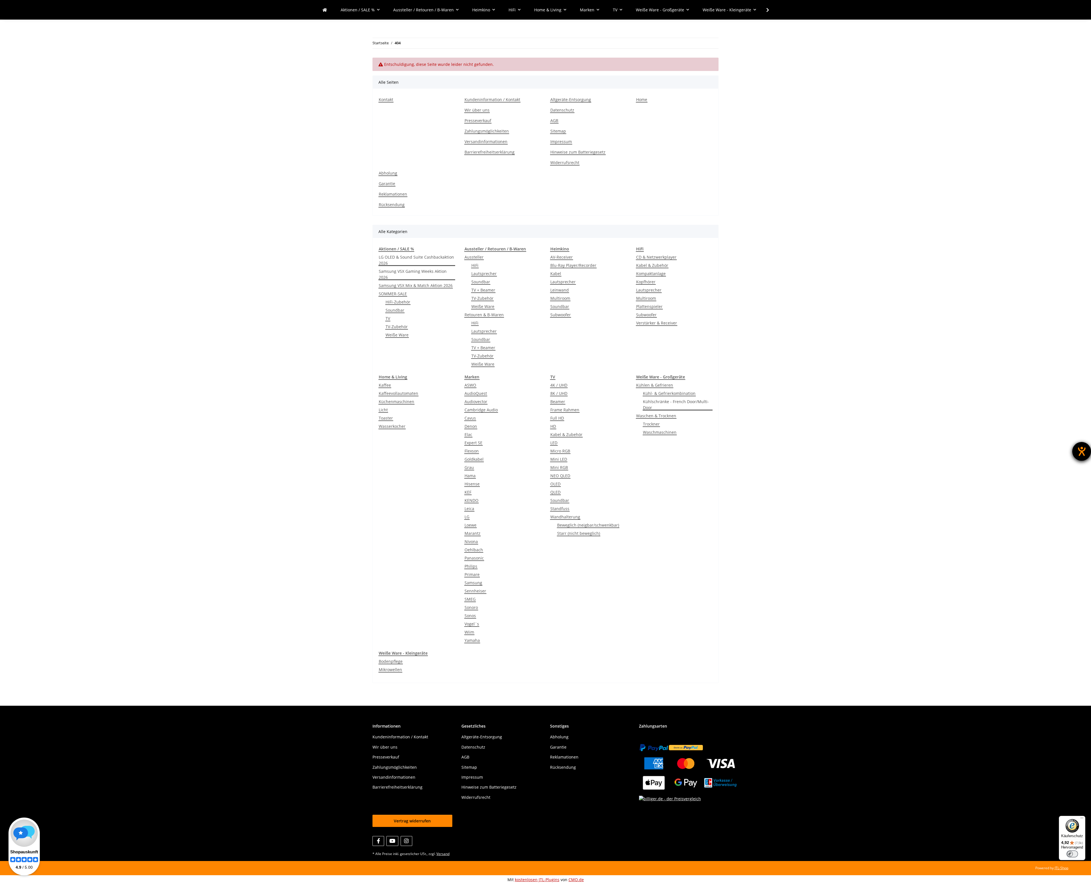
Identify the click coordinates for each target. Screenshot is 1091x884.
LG (467, 516)
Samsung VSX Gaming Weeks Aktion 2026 (413, 274)
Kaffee (385, 385)
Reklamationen (393, 194)
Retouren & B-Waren (484, 314)
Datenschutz (562, 110)
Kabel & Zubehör (652, 265)
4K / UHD (558, 385)
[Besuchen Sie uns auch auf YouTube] (392, 841)
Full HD (557, 418)
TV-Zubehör (397, 326)
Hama (470, 475)
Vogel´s (472, 624)
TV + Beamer (483, 290)
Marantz (472, 533)
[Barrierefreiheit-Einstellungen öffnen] (1081, 451)
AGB (554, 120)
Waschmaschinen (659, 432)
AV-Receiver (561, 257)
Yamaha (472, 640)
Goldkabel (474, 459)
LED (553, 442)
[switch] (1072, 854)
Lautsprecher (484, 273)
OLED (555, 484)
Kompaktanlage (651, 273)
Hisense (472, 484)
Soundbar (395, 310)
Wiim (469, 632)
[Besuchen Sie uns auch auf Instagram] (406, 841)
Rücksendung (392, 204)
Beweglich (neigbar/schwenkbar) (588, 525)
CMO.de (576, 879)
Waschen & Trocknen (656, 415)
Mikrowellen (390, 669)
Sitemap (558, 131)
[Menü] (1081, 819)
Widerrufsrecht (564, 162)
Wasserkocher (392, 426)
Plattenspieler (649, 306)
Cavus (470, 418)
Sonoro (471, 607)
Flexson (472, 451)
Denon (471, 426)
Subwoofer (560, 314)
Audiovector (476, 401)
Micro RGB (560, 451)
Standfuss (559, 508)
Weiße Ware (397, 335)
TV (388, 318)
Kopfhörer (645, 281)
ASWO (470, 385)
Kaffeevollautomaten (398, 393)
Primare (472, 574)
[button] (764, 10)
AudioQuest (476, 393)
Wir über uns (477, 110)
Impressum (561, 141)
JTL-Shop (1061, 868)
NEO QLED (560, 475)
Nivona (471, 541)
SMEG (470, 599)
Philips (471, 566)
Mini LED (558, 459)
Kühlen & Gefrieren (654, 385)
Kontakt (386, 99)
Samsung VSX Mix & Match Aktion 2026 (416, 285)
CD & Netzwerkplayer (656, 257)
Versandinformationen (486, 141)
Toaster (386, 418)
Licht (383, 409)
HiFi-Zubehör (398, 302)
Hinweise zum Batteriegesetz (577, 152)
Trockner (651, 424)
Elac (468, 434)
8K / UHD (558, 393)
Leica (469, 508)
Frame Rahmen (564, 409)
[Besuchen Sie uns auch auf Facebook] (378, 841)
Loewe (470, 525)
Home (641, 99)
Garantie (387, 183)
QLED (555, 492)
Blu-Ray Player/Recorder (573, 265)
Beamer (557, 401)
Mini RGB (559, 467)
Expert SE (473, 442)
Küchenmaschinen (396, 401)
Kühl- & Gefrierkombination (669, 393)
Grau (469, 467)
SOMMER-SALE (393, 293)
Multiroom (560, 298)
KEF (468, 492)
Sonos (470, 615)
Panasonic (474, 558)
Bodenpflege (391, 661)
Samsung (473, 582)
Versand (442, 853)
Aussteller (474, 257)
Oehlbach (474, 549)
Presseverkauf (478, 120)
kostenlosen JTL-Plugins (537, 879)
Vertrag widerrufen (412, 821)
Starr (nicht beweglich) (578, 533)
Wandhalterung (565, 516)
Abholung (388, 173)
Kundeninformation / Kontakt (492, 99)
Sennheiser (475, 591)
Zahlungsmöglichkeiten (487, 131)
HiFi (474, 265)
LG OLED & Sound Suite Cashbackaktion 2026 (416, 260)
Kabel (555, 273)
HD (553, 426)
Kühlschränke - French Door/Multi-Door (676, 404)
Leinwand (559, 290)
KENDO (471, 500)
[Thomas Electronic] (325, 10)
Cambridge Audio (481, 409)
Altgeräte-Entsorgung (570, 99)
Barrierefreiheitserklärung (490, 152)
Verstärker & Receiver (656, 323)
